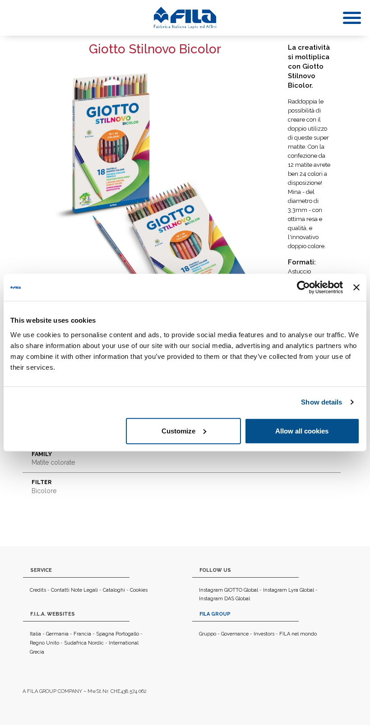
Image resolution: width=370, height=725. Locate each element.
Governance (235, 634)
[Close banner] (356, 287)
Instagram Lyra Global (288, 590)
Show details (321, 402)
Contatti (60, 590)
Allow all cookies (301, 430)
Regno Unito (44, 643)
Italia (35, 634)
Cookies (139, 590)
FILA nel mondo (298, 634)
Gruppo (207, 634)
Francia (82, 634)
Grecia (37, 652)
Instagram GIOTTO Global (228, 590)
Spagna (105, 634)
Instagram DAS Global (224, 599)
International (124, 643)
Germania (57, 634)
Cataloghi (114, 590)
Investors (264, 634)
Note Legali (84, 590)
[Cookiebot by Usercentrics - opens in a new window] (303, 287)
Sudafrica (75, 643)
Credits (38, 590)
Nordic (96, 643)
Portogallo (127, 634)
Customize (178, 430)
